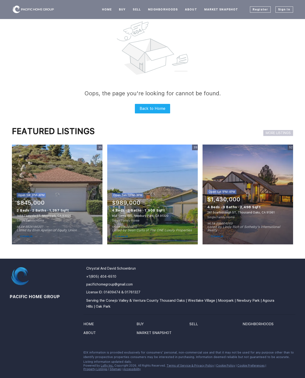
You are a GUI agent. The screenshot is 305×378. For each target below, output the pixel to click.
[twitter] (32, 353)
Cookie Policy (225, 365)
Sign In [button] (284, 9)
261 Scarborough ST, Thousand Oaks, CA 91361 (240, 212)
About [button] (191, 9)
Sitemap (115, 369)
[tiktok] (60, 353)
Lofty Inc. (107, 365)
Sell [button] (137, 9)
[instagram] (41, 353)
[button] (89, 325)
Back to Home (152, 108)
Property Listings (95, 369)
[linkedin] (22, 353)
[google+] (70, 353)
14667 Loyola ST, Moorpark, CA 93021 (44, 216)
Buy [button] (122, 9)
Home (107, 9)
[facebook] (13, 353)
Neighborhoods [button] (163, 9)
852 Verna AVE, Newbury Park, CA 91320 (140, 216)
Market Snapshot (221, 9)
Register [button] (260, 9)
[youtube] (51, 353)
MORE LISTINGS (278, 133)
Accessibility (132, 369)
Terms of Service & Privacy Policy (190, 365)
